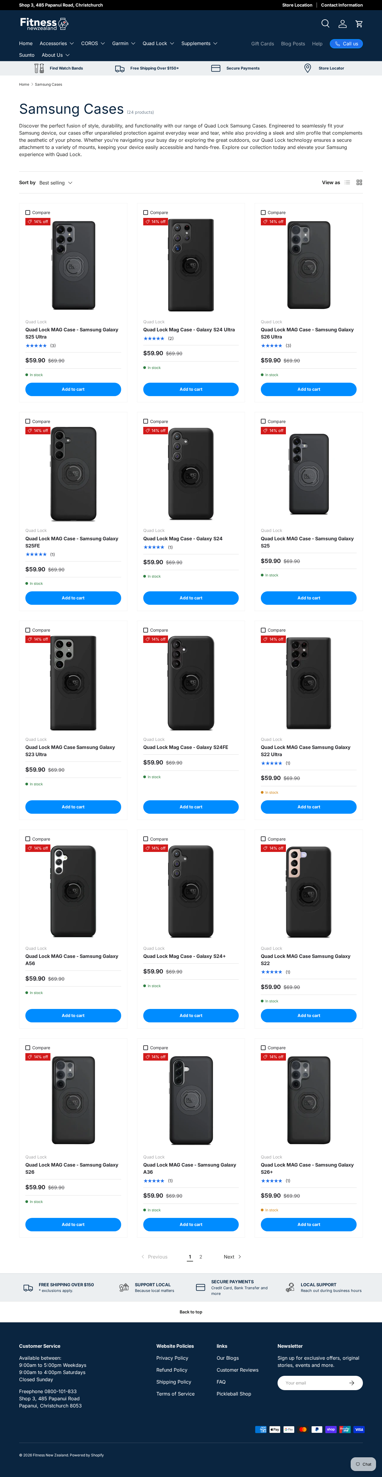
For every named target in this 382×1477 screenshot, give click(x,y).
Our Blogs (228, 1358)
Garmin (120, 43)
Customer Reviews (237, 1370)
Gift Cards (262, 44)
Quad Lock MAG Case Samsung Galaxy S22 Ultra (306, 750)
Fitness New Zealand (50, 1455)
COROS (89, 43)
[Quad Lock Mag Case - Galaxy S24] (191, 475)
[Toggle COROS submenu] (102, 43)
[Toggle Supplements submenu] (215, 43)
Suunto (27, 55)
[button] (359, 23)
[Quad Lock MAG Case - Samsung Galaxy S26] (73, 1101)
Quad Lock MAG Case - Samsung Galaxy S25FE (71, 542)
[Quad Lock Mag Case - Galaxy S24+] (191, 892)
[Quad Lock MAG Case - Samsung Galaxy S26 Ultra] (309, 266)
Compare (41, 212)
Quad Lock (155, 43)
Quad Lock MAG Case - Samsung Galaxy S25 (307, 542)
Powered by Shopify (87, 1455)
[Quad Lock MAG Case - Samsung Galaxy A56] (73, 892)
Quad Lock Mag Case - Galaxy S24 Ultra (189, 330)
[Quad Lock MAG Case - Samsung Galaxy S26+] (309, 1101)
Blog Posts (293, 44)
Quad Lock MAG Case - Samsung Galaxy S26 (71, 1168)
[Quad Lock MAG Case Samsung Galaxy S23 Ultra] (73, 683)
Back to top (191, 1311)
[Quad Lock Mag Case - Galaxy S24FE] (191, 683)
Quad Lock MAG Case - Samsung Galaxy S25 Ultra (71, 333)
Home (26, 43)
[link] (154, 1256)
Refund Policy (171, 1370)
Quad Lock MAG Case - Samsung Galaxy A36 (189, 1168)
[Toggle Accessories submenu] (71, 43)
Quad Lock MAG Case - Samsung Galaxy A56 (71, 959)
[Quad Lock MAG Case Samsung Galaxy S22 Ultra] (309, 683)
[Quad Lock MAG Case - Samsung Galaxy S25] (309, 475)
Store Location (297, 4)
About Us (52, 55)
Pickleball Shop (234, 1394)
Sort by (27, 182)
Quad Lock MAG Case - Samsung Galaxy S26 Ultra (307, 333)
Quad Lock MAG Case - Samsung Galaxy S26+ (307, 1168)
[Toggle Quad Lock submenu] (171, 43)
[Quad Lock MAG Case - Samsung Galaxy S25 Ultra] (73, 266)
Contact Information (342, 4)
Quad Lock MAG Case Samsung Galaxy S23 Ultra (70, 750)
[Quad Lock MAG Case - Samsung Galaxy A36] (191, 1101)
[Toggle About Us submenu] (67, 55)
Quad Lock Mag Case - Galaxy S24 (183, 538)
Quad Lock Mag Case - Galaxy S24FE (185, 747)
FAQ (221, 1382)
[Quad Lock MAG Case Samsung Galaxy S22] (309, 892)
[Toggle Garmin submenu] (133, 43)
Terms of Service (175, 1394)
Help (317, 44)
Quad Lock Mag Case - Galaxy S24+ (184, 956)
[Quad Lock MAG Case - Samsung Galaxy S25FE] (73, 475)
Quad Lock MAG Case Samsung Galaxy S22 (306, 959)
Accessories (53, 43)
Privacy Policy (172, 1358)
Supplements (195, 43)
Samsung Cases (48, 84)
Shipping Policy (173, 1382)
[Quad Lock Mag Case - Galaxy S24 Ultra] (191, 266)
